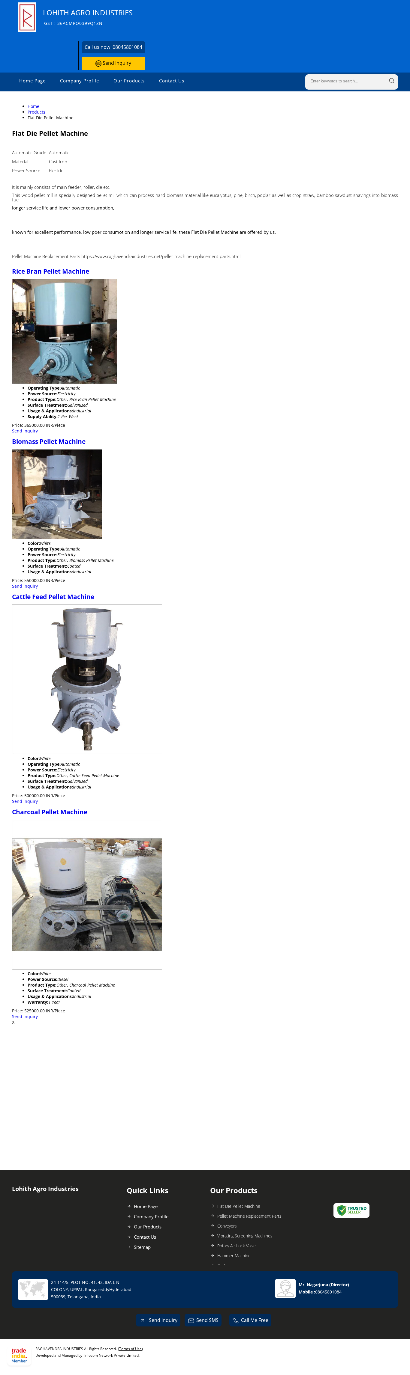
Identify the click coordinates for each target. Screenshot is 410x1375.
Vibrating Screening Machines (245, 1236)
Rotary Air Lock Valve (236, 1246)
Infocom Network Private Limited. (112, 1355)
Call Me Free (254, 1320)
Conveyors (227, 1226)
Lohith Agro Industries (88, 17)
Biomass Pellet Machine (49, 441)
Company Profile (79, 81)
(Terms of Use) (130, 1348)
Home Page (32, 81)
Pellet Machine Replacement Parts (249, 1216)
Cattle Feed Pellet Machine (53, 596)
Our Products (129, 81)
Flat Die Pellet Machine (238, 1206)
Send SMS (207, 1320)
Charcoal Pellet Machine (49, 812)
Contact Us (171, 81)
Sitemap (142, 1247)
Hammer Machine (234, 1255)
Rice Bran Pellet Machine (50, 271)
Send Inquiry (116, 63)
